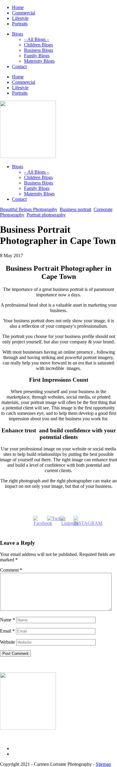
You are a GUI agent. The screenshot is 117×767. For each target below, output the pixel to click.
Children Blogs (38, 44)
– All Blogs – (36, 39)
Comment (11, 570)
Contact (19, 66)
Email (7, 630)
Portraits (20, 23)
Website (7, 642)
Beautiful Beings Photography (28, 209)
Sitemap (103, 764)
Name (7, 619)
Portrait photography (46, 214)
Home (18, 7)
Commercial (23, 12)
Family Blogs (37, 55)
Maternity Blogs (39, 61)
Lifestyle (20, 18)
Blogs (17, 33)
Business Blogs (38, 50)
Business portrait (75, 209)
